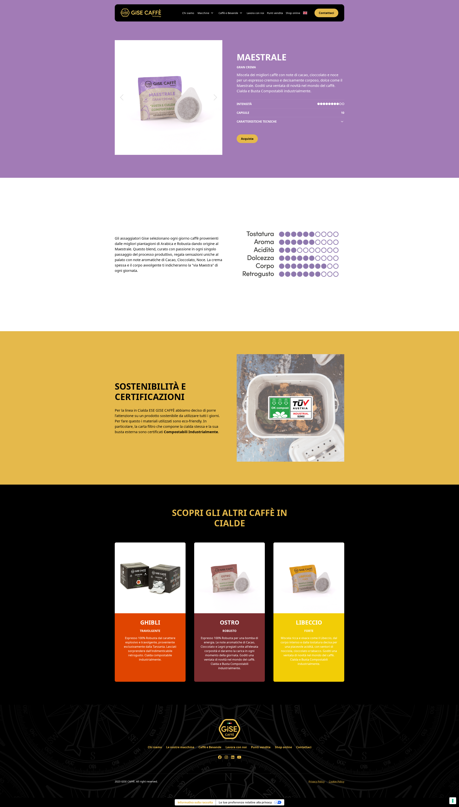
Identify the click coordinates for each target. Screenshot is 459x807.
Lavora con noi (255, 13)
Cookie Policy (336, 781)
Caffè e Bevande (209, 747)
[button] (205, 13)
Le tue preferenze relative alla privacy (245, 802)
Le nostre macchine (180, 747)
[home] (141, 13)
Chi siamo (188, 13)
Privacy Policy (317, 781)
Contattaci (326, 13)
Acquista (247, 139)
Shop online (293, 13)
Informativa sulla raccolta (195, 802)
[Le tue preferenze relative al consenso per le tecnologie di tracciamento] (452, 800)
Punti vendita (275, 13)
